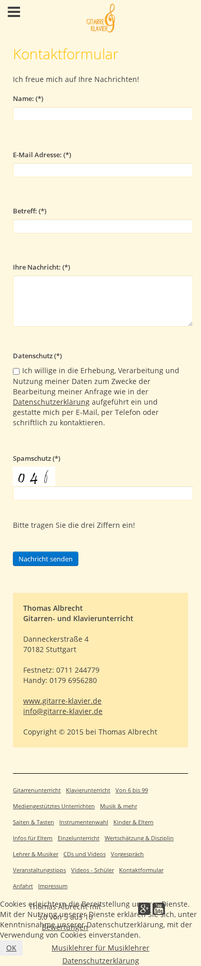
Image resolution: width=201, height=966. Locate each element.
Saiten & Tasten (33, 822)
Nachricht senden (46, 558)
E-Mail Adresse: (42, 155)
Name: (28, 98)
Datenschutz (37, 356)
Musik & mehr (118, 806)
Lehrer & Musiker (35, 854)
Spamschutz (36, 458)
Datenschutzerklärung (51, 402)
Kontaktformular (141, 870)
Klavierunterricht (88, 790)
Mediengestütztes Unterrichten (54, 806)
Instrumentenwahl (83, 822)
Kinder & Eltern (133, 822)
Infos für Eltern (33, 838)
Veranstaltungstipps (39, 870)
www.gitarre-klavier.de (62, 701)
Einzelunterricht (78, 838)
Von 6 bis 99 (131, 790)
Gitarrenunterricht (37, 790)
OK (11, 948)
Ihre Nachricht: (41, 267)
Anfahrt (23, 886)
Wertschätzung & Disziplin (139, 838)
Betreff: (29, 211)
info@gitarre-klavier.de (63, 711)
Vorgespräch (127, 854)
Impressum (53, 886)
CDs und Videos (84, 854)
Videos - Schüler (92, 870)
